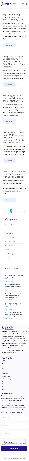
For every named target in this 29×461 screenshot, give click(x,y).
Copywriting (5, 371)
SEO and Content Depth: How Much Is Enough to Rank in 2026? (13, 304)
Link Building (5, 373)
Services (4, 366)
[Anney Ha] (9, 4)
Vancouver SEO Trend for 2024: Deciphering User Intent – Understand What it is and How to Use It (13, 137)
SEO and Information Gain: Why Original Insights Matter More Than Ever (14, 276)
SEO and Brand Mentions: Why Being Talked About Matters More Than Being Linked (14, 314)
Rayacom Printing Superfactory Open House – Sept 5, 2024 (13, 17)
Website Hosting (9, 258)
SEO (3, 368)
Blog (3, 386)
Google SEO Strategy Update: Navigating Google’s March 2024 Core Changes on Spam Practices (14, 61)
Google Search (9, 229)
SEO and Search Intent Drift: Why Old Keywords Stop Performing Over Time (13, 295)
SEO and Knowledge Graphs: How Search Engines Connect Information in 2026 (13, 286)
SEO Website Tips (9, 245)
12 (21, 211)
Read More (9, 45)
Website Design (9, 254)
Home (3, 360)
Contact (4, 389)
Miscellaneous (9, 233)
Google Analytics (9, 225)
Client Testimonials (7, 384)
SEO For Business (11, 241)
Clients (3, 381)
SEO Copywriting (9, 237)
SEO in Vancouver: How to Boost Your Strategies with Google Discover (14, 174)
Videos (7, 249)
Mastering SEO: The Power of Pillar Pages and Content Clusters (13, 98)
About (3, 363)
